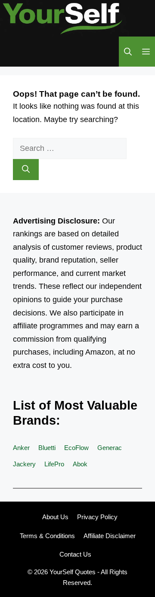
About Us (55, 516)
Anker (21, 447)
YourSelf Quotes (73, 572)
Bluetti (47, 447)
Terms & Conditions (47, 535)
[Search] (26, 169)
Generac (109, 447)
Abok (80, 464)
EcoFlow (76, 447)
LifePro (54, 464)
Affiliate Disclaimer (110, 535)
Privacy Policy (97, 516)
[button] (128, 52)
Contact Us (75, 554)
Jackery (24, 464)
